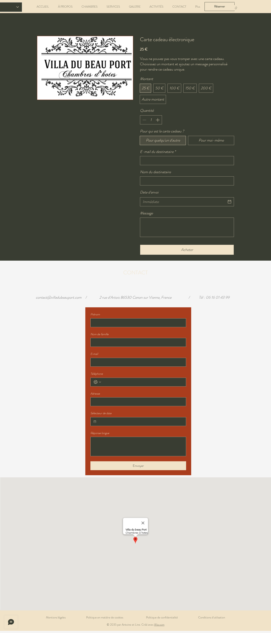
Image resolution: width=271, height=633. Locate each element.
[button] (235, 6)
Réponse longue (99, 433)
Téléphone (96, 374)
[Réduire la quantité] (144, 120)
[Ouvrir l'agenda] (229, 201)
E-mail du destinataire (158, 151)
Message (146, 213)
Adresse (95, 394)
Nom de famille (99, 334)
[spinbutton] (151, 120)
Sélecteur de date (101, 413)
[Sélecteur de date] (95, 421)
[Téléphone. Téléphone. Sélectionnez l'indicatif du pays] (97, 382)
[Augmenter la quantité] (158, 120)
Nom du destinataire (155, 172)
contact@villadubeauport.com (59, 297)
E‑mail (94, 354)
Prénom (95, 314)
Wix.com (159, 624)
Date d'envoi (149, 192)
